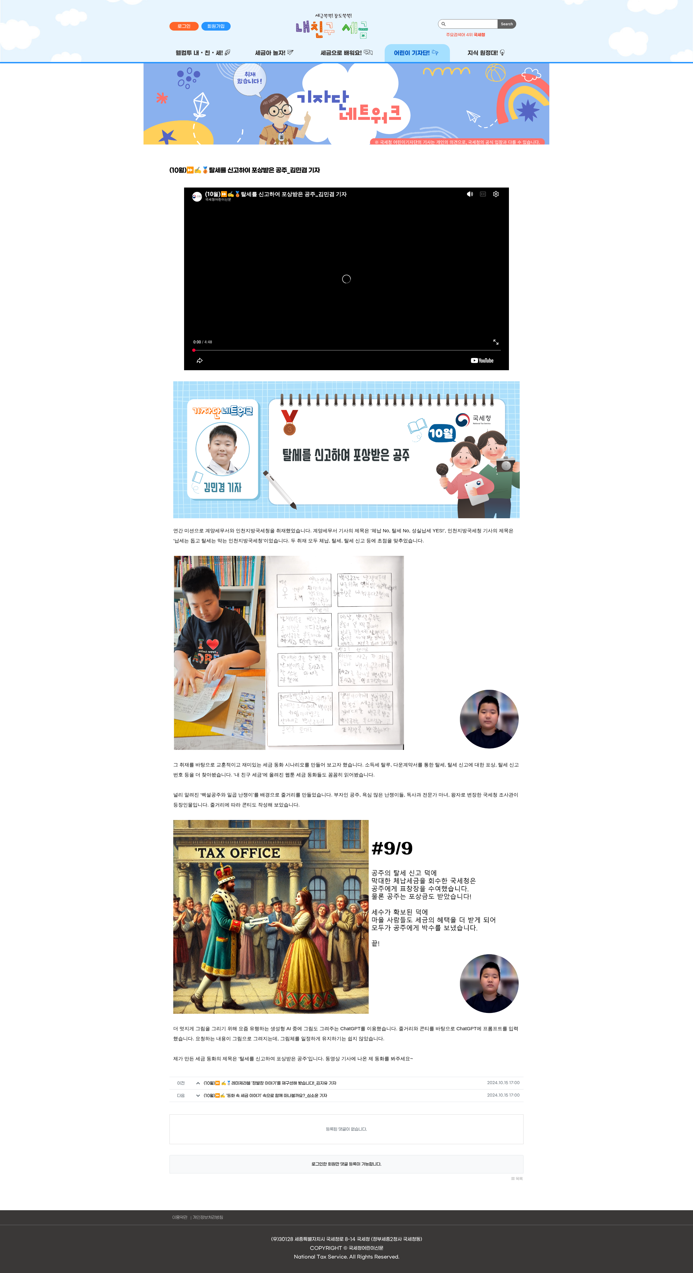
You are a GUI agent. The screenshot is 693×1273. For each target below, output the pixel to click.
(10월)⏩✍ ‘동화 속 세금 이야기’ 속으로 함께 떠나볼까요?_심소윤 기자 (265, 1095)
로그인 (184, 26)
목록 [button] (519, 1179)
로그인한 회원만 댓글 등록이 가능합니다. (346, 1164)
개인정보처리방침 (208, 1217)
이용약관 (179, 1217)
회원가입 (216, 26)
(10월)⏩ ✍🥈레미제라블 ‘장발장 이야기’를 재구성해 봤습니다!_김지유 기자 (270, 1083)
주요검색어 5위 (467, 34)
